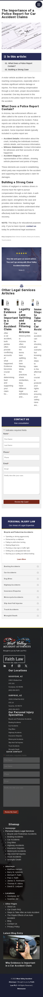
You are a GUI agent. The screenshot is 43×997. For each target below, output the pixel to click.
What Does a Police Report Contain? (18, 64)
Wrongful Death (13, 749)
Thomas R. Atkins (15, 883)
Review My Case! (21, 502)
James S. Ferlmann (15, 881)
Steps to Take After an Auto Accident (23, 912)
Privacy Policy (13, 927)
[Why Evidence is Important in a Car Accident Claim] (21, 947)
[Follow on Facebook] (13, 665)
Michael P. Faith (14, 875)
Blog (9, 921)
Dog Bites (11, 729)
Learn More (21, 559)
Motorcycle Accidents (33, 236)
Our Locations (17, 670)
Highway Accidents (15, 732)
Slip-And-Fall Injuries (15, 742)
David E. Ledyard (14, 886)
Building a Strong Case (17, 69)
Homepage (10, 828)
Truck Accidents (6, 240)
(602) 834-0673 (13, 690)
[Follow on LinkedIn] (5, 665)
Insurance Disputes (15, 736)
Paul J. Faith (12, 878)
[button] (39, 4)
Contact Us (12, 924)
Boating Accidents (14, 722)
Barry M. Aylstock (15, 872)
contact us (31, 226)
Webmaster (21, 989)
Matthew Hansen (14, 869)
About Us (11, 907)
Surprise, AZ (15, 695)
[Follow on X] (26, 665)
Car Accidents (13, 726)
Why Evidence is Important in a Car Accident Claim (11, 319)
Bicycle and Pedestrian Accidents (19, 719)
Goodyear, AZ (15, 676)
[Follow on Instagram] (20, 665)
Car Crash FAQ (14, 909)
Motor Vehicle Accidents (19, 236)
